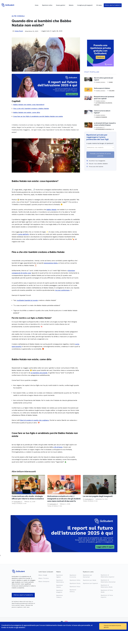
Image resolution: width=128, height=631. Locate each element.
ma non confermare (62, 290)
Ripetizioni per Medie (89, 580)
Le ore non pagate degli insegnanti (98, 496)
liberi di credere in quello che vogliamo (34, 420)
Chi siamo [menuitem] (99, 5)
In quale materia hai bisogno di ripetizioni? (99, 143)
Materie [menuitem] (71, 5)
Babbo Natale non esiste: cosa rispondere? (28, 104)
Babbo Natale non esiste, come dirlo (26, 112)
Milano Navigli (42, 575)
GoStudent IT (100, 127)
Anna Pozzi (19, 31)
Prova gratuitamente (23, 595)
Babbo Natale (51, 209)
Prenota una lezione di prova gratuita (100, 155)
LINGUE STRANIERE (101, 117)
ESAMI (111, 82)
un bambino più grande (39, 373)
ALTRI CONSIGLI (18, 16)
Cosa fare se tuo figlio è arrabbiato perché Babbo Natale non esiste (38, 116)
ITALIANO (111, 90)
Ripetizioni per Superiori (90, 583)
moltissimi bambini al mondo (27, 300)
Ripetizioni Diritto (75, 580)
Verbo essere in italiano (102, 88)
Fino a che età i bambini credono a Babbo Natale (31, 108)
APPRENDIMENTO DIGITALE (103, 129)
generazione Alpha (51, 263)
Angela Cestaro (100, 82)
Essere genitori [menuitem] (60, 5)
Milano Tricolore (43, 578)
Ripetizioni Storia (75, 583)
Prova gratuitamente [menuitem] (113, 5)
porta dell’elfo (23, 234)
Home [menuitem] (36, 5)
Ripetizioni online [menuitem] (47, 5)
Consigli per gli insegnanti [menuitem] (84, 5)
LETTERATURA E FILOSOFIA (103, 102)
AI (113, 129)
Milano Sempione (43, 581)
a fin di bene (58, 447)
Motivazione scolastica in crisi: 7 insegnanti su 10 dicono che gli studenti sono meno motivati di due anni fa (64, 498)
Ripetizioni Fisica (75, 586)
